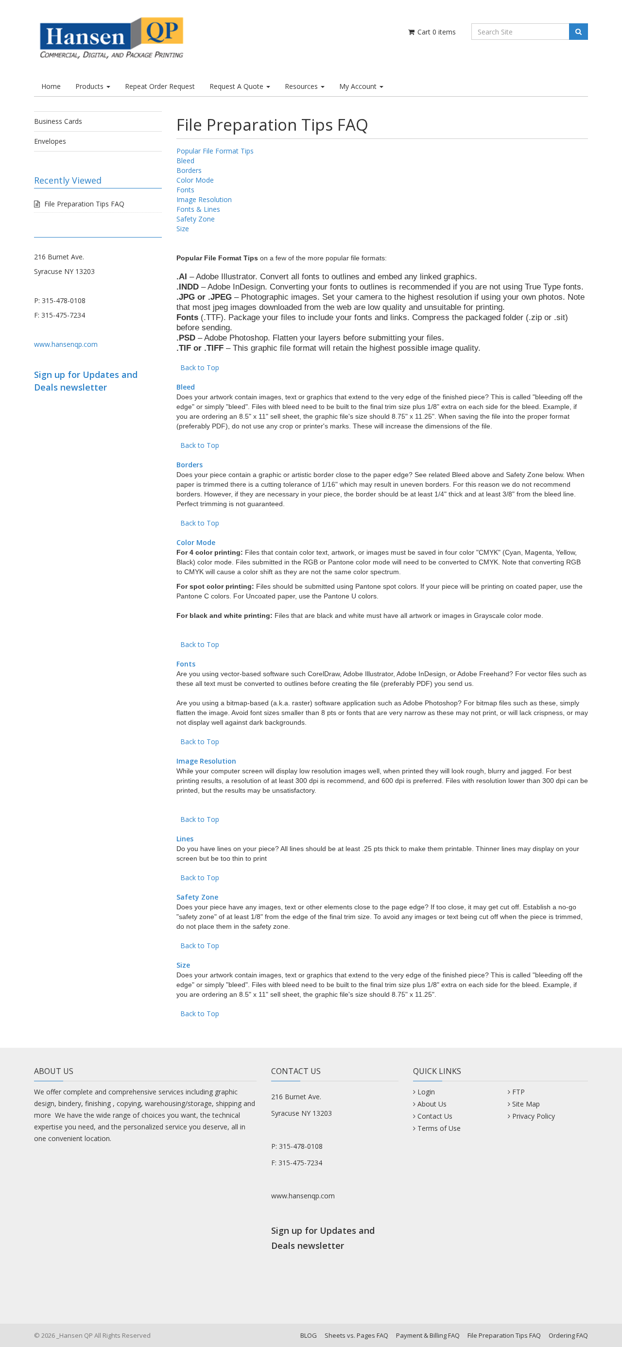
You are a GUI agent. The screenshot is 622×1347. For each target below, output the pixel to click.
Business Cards (58, 121)
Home (51, 86)
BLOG (308, 1335)
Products (90, 86)
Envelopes (50, 141)
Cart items (435, 31)
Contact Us (434, 1116)
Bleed (185, 160)
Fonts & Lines (198, 209)
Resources (302, 86)
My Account (359, 86)
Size (182, 228)
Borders (189, 170)
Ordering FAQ (568, 1335)
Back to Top (199, 367)
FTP (518, 1091)
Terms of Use (439, 1128)
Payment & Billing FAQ (428, 1335)
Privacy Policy (533, 1116)
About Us (432, 1103)
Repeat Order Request (160, 86)
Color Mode (195, 180)
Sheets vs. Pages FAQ (356, 1335)
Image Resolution (204, 199)
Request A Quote (237, 86)
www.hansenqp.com (66, 344)
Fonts (185, 189)
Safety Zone (195, 218)
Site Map (526, 1103)
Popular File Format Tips (215, 150)
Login (426, 1091)
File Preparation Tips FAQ (84, 203)
